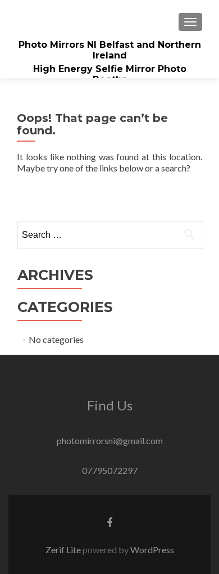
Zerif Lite (64, 549)
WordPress (152, 549)
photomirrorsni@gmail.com (110, 440)
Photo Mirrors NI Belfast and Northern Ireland (110, 50)
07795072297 (110, 470)
